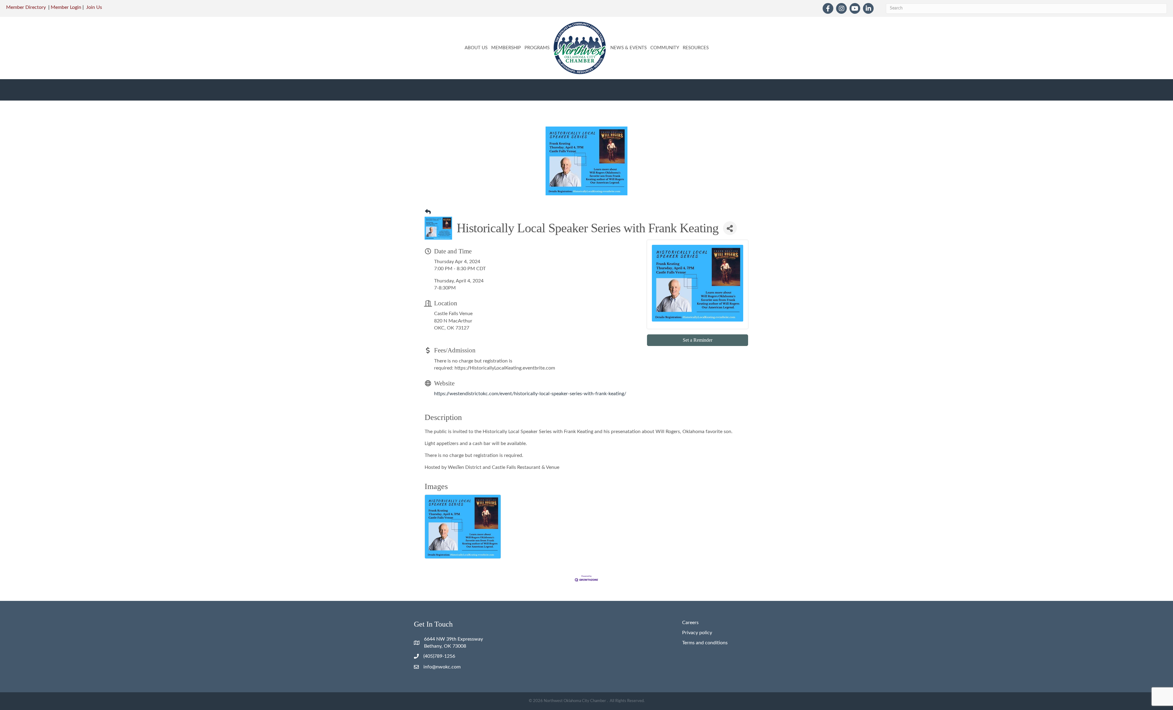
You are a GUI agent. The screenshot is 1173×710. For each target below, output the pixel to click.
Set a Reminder (697, 340)
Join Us (94, 7)
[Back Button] (428, 212)
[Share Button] (730, 228)
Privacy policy (697, 632)
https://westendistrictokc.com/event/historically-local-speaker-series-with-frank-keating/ (530, 393)
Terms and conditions (705, 642)
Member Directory (26, 7)
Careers (690, 622)
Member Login (66, 7)
